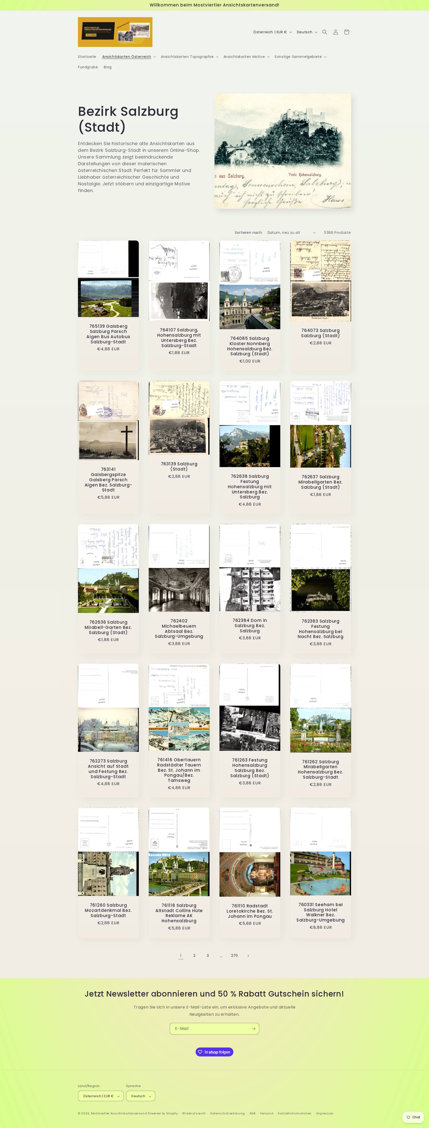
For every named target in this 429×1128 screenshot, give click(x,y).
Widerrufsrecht (194, 1113)
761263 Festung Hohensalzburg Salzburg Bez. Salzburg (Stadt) (249, 768)
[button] (128, 56)
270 (234, 955)
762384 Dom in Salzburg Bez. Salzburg (250, 625)
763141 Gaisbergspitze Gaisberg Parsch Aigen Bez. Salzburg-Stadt (108, 480)
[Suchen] (324, 32)
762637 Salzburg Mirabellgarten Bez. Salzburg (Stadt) (320, 482)
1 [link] (181, 956)
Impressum (325, 1113)
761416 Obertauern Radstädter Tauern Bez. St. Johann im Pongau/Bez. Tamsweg (179, 770)
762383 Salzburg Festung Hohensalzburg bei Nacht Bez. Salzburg (321, 629)
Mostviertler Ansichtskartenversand (119, 1114)
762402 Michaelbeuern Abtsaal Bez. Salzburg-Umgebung (179, 628)
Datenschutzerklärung (227, 1113)
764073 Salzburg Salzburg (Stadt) (320, 333)
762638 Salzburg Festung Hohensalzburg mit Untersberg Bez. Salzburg (250, 487)
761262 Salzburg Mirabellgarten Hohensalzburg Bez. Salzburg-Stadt (320, 769)
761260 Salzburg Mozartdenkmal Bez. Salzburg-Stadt (108, 910)
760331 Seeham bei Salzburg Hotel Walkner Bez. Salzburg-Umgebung (320, 912)
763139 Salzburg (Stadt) (179, 466)
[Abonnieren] (253, 1029)
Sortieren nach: (249, 232)
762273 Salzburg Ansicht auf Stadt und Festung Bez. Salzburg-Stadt (108, 769)
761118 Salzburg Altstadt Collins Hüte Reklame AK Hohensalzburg (179, 913)
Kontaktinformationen (295, 1113)
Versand (266, 1113)
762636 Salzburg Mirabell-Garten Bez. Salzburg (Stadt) (108, 627)
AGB (252, 1113)
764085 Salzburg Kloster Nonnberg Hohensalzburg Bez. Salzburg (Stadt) (249, 346)
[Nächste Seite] (248, 955)
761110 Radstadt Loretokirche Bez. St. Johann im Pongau (250, 911)
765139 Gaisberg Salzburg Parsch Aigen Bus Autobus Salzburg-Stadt (108, 334)
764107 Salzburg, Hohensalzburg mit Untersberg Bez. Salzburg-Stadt (179, 337)
